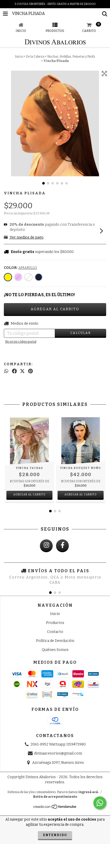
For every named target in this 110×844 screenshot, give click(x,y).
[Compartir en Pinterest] (30, 371)
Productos (55, 623)
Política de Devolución (55, 641)
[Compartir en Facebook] (14, 371)
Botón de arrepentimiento (55, 796)
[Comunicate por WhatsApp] (99, 802)
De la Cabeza (35, 56)
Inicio (19, 56)
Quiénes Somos (55, 650)
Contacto (55, 632)
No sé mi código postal (20, 341)
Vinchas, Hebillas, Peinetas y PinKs (71, 56)
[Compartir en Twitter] (22, 371)
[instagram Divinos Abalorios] (46, 545)
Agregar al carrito (29, 494)
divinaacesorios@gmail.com (58, 753)
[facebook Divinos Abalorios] (62, 545)
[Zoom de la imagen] (104, 73)
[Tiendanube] (55, 808)
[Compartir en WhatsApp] (6, 371)
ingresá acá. (88, 792)
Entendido (55, 835)
